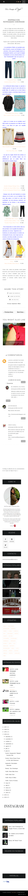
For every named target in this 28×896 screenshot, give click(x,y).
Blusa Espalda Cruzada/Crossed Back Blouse (14, 147)
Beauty (4, 626)
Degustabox (10, 633)
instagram (12, 541)
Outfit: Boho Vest (9, 774)
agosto (7, 746)
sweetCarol (12, 425)
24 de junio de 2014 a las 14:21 (15, 408)
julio (6, 748)
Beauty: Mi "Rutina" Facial (15, 840)
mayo (7, 783)
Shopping (16, 650)
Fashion (5, 635)
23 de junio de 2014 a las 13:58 (15, 362)
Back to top (21, 894)
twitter (5, 547)
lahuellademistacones (16, 360)
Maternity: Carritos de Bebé (14, 693)
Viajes (4, 655)
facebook (5, 541)
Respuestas (10, 383)
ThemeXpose (14, 892)
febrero (7, 790)
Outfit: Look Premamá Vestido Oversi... (13, 343)
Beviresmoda (12, 406)
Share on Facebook (14, 293)
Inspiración (14, 304)
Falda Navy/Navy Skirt (11, 151)
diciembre (8, 736)
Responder (8, 400)
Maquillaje (5, 645)
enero (7, 792)
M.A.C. (14, 643)
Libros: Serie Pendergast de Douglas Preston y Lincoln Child (11, 574)
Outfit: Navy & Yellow (10, 777)
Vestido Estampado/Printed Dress (11, 190)
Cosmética (15, 631)
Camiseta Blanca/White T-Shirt (12, 82)
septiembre (8, 744)
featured (11, 635)
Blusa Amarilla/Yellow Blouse (12, 263)
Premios (10, 650)
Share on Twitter (15, 296)
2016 (5, 729)
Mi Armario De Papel (18, 386)
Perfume (5, 650)
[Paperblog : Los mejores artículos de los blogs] (6, 882)
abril (7, 785)
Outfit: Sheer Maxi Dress (11, 771)
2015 (5, 732)
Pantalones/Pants (11, 80)
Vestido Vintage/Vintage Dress (12, 186)
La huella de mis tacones (14, 380)
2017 (5, 727)
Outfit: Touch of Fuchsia (11, 780)
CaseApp (5, 631)
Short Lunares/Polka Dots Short (12, 115)
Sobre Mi (5, 653)
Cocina (10, 631)
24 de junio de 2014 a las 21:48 (15, 427)
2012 (5, 797)
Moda (19, 304)
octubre (7, 741)
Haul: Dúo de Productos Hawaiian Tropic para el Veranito (11, 602)
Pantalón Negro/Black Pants (12, 223)
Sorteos (10, 653)
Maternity (12, 645)
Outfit (17, 648)
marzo (7, 788)
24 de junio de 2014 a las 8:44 (18, 389)
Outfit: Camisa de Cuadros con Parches (15, 711)
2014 (5, 734)
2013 (5, 795)
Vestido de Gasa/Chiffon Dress (12, 188)
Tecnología (17, 653)
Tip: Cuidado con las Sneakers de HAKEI (10, 582)
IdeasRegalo (6, 640)
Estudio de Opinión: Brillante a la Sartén (10, 610)
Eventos (16, 633)
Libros (10, 643)
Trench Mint (8, 219)
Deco (4, 633)
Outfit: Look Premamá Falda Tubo (15, 683)
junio (7, 751)
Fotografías (6, 638)
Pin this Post (15, 299)
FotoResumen (14, 638)
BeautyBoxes (11, 626)
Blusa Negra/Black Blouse (12, 113)
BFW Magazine (6, 628)
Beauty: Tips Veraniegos (11, 768)
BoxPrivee (13, 628)
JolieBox (5, 643)
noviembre (8, 739)
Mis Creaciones (6, 648)
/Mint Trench (14, 219)
